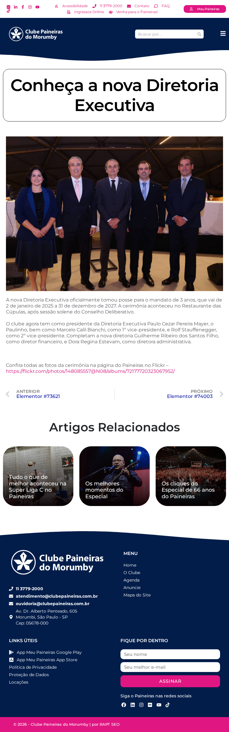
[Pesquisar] (199, 34)
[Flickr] (150, 705)
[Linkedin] (132, 705)
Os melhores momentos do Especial (104, 490)
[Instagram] (141, 705)
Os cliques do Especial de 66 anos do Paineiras (188, 490)
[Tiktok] (167, 705)
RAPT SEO (110, 724)
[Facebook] (123, 705)
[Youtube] (159, 705)
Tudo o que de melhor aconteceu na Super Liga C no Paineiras (37, 487)
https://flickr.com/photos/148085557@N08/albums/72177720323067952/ (90, 371)
